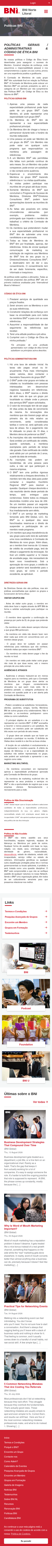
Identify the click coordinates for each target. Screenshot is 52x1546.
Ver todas (39, 1102)
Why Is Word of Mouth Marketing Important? (23, 1227)
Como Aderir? (11, 1461)
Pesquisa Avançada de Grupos (21, 916)
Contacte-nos (10, 1456)
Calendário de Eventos (15, 1466)
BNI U (26, 1080)
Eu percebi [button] (26, 1541)
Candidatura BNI (12, 1518)
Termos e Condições (16, 911)
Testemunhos (12, 933)
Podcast (26, 1008)
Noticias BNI (10, 1489)
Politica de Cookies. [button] (21, 1534)
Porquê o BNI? (11, 1447)
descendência (10, 854)
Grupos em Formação (16, 927)
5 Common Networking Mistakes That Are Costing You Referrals (23, 1385)
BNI (26, 972)
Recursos (9, 1503)
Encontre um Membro (16, 922)
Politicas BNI (10, 1513)
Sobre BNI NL (11, 1499)
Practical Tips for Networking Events (26, 1306)
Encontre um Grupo (13, 1451)
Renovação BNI (12, 1508)
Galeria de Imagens (13, 1485)
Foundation (26, 1044)
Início (6, 1437)
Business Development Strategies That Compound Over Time (24, 1143)
